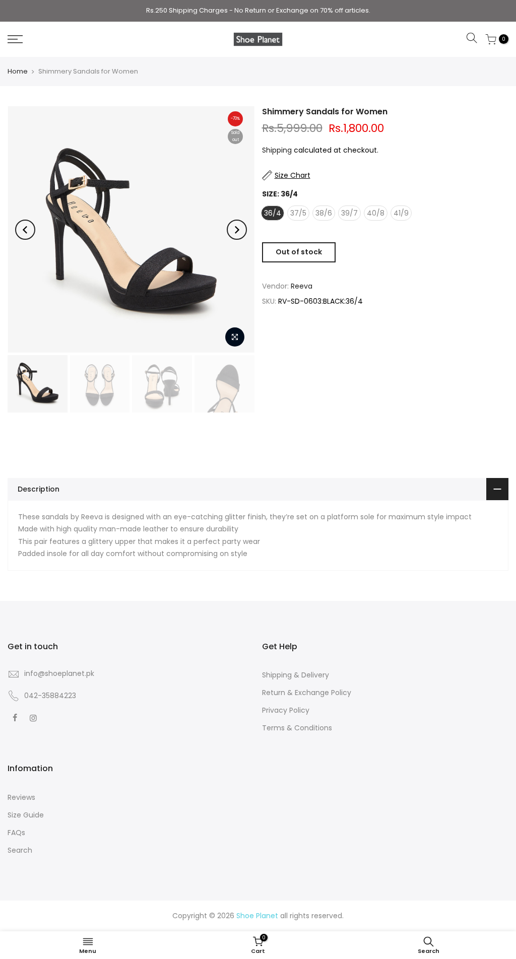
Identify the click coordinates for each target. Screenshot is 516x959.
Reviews (21, 797)
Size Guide (26, 815)
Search (20, 850)
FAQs (16, 833)
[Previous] (25, 230)
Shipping (277, 150)
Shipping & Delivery (295, 675)
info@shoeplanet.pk (59, 673)
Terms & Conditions (297, 728)
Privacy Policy (285, 710)
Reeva (301, 286)
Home (18, 71)
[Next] (237, 230)
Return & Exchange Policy (306, 693)
